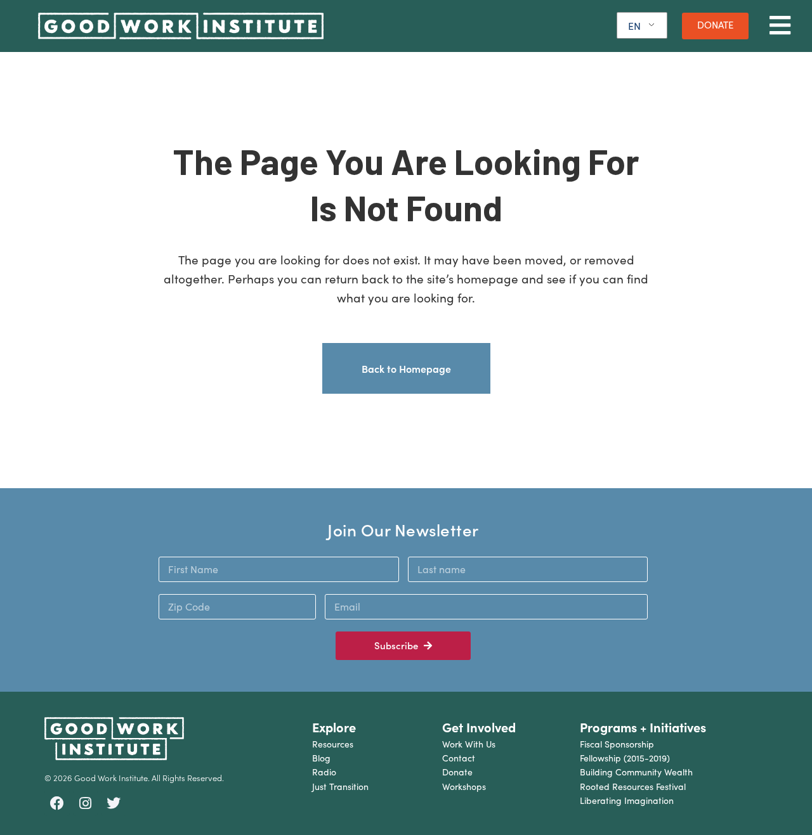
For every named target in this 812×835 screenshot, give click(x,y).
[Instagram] (85, 803)
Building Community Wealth (636, 772)
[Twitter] (113, 803)
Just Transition (340, 786)
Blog (321, 758)
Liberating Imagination (627, 800)
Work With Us (468, 744)
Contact (458, 758)
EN (634, 25)
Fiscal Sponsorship (617, 744)
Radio (324, 772)
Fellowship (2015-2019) (625, 758)
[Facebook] (57, 803)
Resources (332, 744)
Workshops (464, 786)
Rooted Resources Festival (633, 786)
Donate (457, 772)
